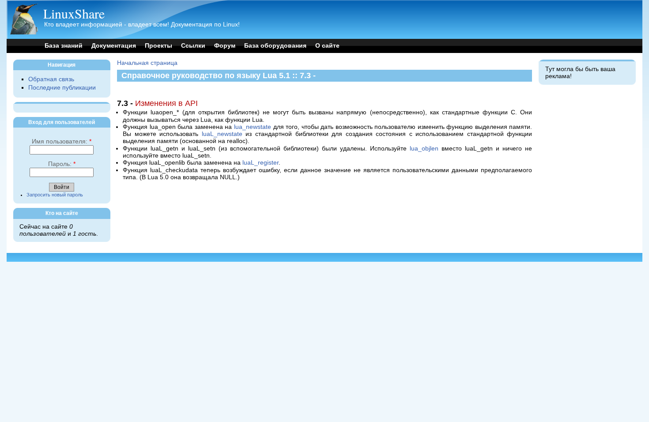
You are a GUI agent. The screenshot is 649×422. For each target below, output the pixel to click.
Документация (113, 45)
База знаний (64, 45)
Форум (224, 45)
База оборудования (275, 45)
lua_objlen (424, 148)
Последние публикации (62, 87)
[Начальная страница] (24, 32)
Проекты (158, 45)
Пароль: (61, 164)
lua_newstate (252, 127)
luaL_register (260, 162)
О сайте (327, 45)
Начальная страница (147, 63)
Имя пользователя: (61, 141)
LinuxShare (74, 13)
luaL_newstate (222, 134)
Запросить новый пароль (54, 194)
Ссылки (193, 45)
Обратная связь (51, 79)
